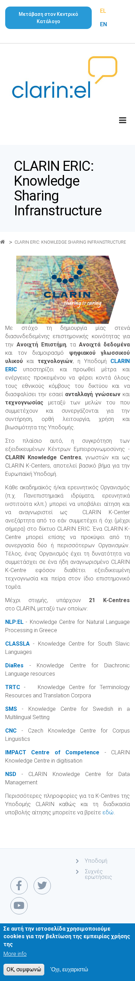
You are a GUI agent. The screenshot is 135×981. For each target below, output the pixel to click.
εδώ (108, 812)
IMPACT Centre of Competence (52, 752)
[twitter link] (42, 885)
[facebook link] (19, 885)
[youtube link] (19, 905)
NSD (13, 774)
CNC (13, 730)
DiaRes (17, 665)
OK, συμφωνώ (24, 969)
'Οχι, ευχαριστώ (69, 969)
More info (15, 954)
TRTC (14, 687)
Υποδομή (96, 860)
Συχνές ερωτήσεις (98, 874)
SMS (13, 709)
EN (103, 24)
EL (103, 11)
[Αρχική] (64, 76)
